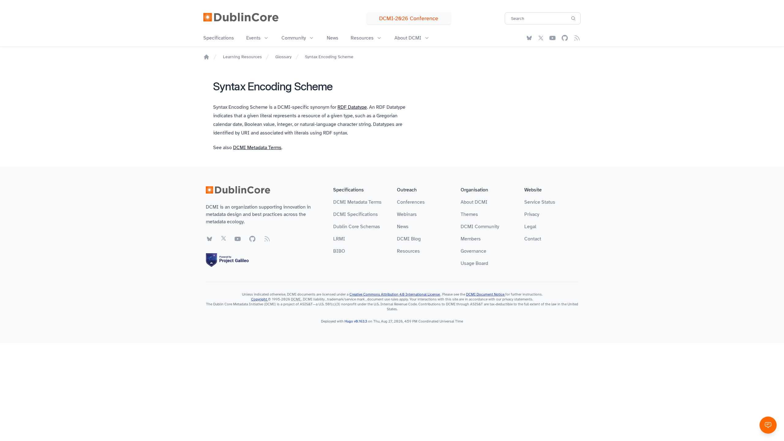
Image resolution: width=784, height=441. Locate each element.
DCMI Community (480, 227)
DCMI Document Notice (485, 294)
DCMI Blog (409, 239)
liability (319, 299)
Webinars (407, 214)
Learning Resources (242, 56)
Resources (408, 251)
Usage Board (474, 263)
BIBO (339, 251)
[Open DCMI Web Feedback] (768, 425)
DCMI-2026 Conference (408, 18)
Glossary (283, 56)
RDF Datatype (352, 107)
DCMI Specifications (355, 214)
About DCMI (474, 202)
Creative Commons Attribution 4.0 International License (395, 294)
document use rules (382, 299)
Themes (469, 214)
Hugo (349, 321)
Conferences (411, 202)
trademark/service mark (346, 299)
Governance (473, 251)
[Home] (206, 57)
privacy (507, 299)
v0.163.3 (361, 321)
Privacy (531, 214)
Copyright (259, 299)
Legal (530, 227)
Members (471, 239)
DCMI (295, 299)
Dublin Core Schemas (356, 227)
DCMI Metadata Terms (257, 148)
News (332, 38)
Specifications (218, 38)
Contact (532, 239)
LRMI (339, 239)
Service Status (539, 202)
